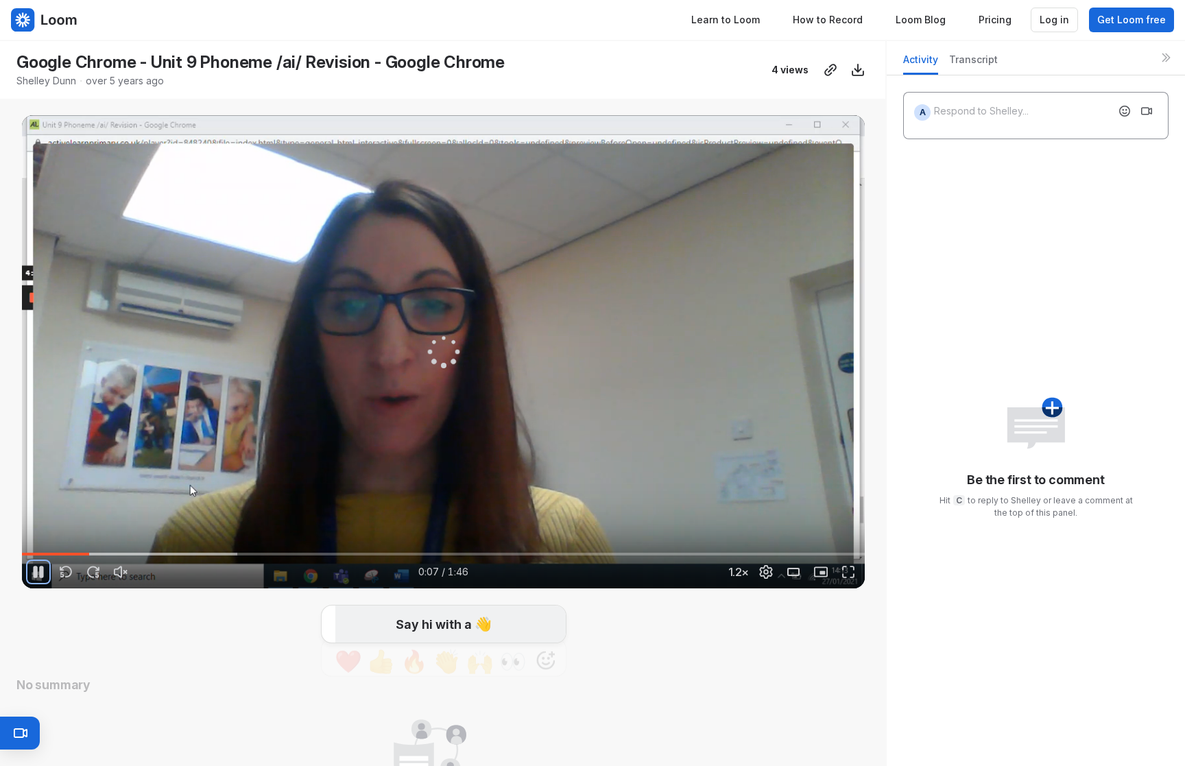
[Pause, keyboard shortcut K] (38, 572)
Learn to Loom (725, 19)
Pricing (995, 19)
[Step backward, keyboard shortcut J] (66, 572)
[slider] (443, 554)
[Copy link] (830, 70)
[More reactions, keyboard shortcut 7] (482, 627)
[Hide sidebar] (1166, 57)
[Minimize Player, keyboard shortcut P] (821, 572)
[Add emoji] (1125, 111)
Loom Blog (921, 19)
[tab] (920, 63)
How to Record (828, 19)
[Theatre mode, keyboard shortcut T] (793, 572)
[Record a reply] (1147, 111)
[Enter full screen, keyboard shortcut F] (848, 572)
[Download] (858, 70)
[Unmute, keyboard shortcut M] (121, 572)
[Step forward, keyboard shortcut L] (93, 572)
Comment (585, 626)
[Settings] (766, 572)
